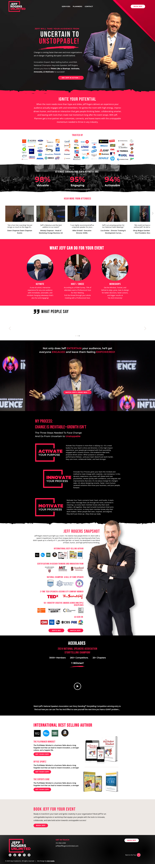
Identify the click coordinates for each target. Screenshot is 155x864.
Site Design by (45, 861)
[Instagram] (24, 855)
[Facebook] (14, 855)
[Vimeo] (29, 855)
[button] (66, 6)
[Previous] (10, 328)
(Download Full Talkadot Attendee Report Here (77, 189)
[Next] (145, 328)
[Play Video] (19, 214)
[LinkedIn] (10, 855)
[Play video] (77, 686)
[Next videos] (152, 213)
